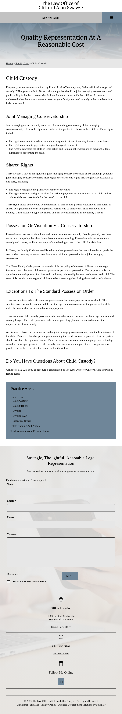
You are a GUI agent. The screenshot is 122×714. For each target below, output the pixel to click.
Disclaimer (13, 573)
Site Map (34, 704)
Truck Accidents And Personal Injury (30, 431)
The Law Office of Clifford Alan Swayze (54, 701)
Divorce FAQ (20, 415)
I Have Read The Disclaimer (28, 581)
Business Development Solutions (75, 704)
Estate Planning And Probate (25, 426)
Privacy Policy (48, 704)
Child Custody (20, 400)
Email (11, 500)
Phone (10, 517)
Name (10, 484)
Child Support (20, 405)
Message (12, 533)
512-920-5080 (50, 18)
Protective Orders (22, 420)
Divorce (17, 410)
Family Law (17, 397)
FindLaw (100, 704)
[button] (112, 17)
